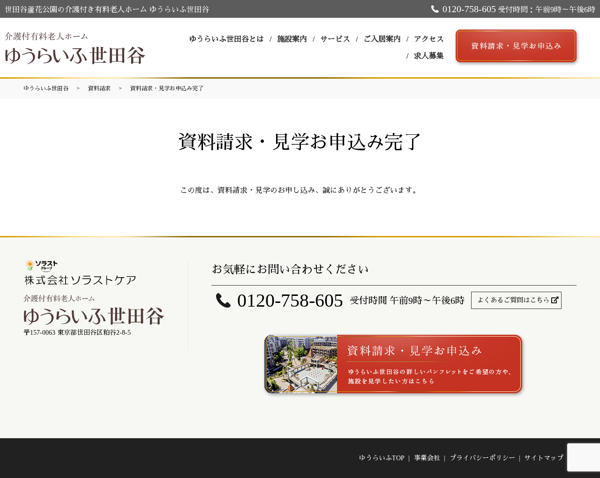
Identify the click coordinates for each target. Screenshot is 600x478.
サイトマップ (543, 458)
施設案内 (292, 39)
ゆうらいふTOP (382, 458)
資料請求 (99, 88)
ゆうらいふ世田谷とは (226, 39)
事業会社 (427, 458)
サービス (335, 39)
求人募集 (429, 56)
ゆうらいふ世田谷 (45, 88)
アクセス (429, 39)
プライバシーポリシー (482, 458)
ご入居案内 (382, 39)
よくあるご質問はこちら (513, 300)
